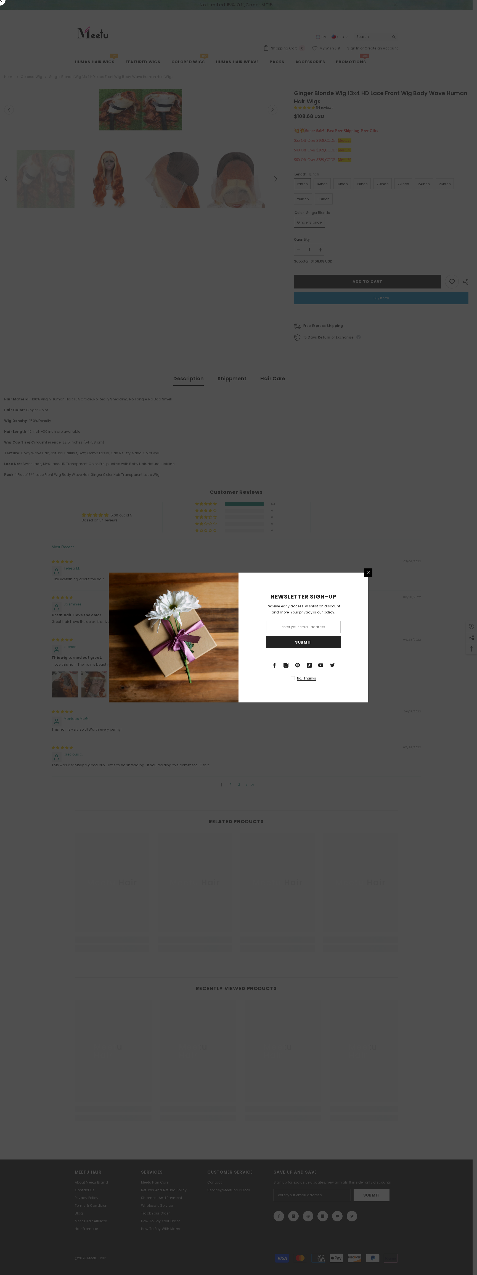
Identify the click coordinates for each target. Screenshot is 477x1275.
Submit (303, 642)
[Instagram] (286, 665)
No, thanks (306, 678)
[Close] (368, 572)
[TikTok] (309, 665)
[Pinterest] (297, 665)
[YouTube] (321, 665)
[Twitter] (332, 665)
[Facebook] (274, 665)
